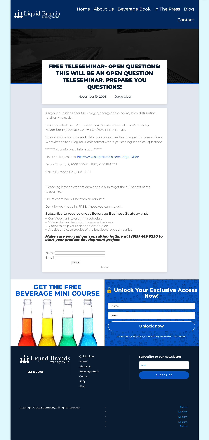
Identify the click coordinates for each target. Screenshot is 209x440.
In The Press (167, 9)
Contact (185, 19)
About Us (104, 9)
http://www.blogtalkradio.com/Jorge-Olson (108, 157)
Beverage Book (134, 9)
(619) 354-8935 (35, 372)
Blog (189, 9)
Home (83, 9)
